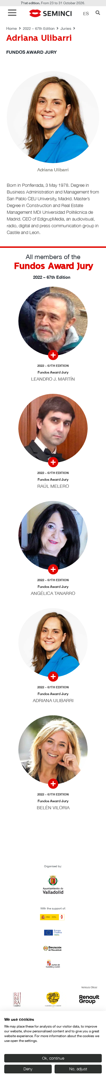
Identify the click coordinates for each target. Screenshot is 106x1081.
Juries (65, 28)
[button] (14, 13)
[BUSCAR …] (98, 13)
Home (11, 28)
